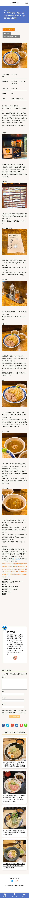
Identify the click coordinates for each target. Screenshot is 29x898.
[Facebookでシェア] (3, 726)
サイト (4, 704)
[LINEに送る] (25, 726)
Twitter (18, 559)
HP (13, 559)
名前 (3, 691)
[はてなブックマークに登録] (16, 726)
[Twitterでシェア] (7, 726)
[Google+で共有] (12, 726)
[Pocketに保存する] (21, 726)
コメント (4, 678)
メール (4, 698)
